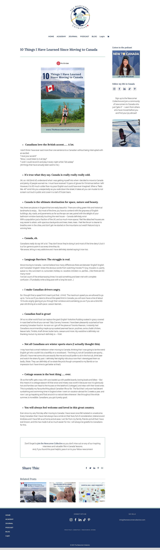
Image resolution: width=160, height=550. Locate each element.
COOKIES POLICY (76, 529)
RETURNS (93, 529)
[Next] (103, 492)
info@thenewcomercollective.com (132, 520)
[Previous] (21, 492)
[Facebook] (119, 89)
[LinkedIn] (124, 89)
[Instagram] (114, 89)
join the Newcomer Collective (50, 443)
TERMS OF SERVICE (86, 529)
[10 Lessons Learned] (62, 68)
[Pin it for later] (63, 62)
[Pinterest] (135, 89)
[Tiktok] (130, 89)
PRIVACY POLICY (68, 529)
